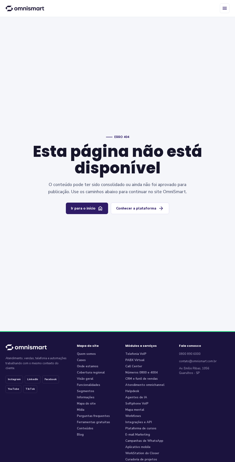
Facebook (51, 379)
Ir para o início (87, 208)
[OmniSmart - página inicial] (26, 8)
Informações (85, 397)
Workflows (133, 416)
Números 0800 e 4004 (141, 372)
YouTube (13, 389)
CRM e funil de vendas (141, 379)
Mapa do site (86, 404)
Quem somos (86, 354)
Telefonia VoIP (135, 354)
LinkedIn (32, 379)
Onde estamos (87, 366)
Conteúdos (85, 428)
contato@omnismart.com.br (198, 361)
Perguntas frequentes (93, 416)
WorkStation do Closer (142, 453)
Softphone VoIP (136, 404)
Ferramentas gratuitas (93, 422)
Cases (81, 360)
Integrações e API (138, 422)
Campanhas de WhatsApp (144, 441)
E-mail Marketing (137, 435)
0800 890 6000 (190, 354)
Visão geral (85, 379)
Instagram (14, 379)
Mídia (80, 410)
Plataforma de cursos (140, 428)
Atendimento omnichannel (144, 385)
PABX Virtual (134, 360)
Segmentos (85, 391)
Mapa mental (134, 410)
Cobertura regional (91, 372)
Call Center (133, 366)
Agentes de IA (136, 397)
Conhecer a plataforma (140, 208)
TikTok (30, 389)
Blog (80, 435)
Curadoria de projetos (141, 459)
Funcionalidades (88, 385)
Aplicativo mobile (138, 447)
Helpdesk (132, 391)
